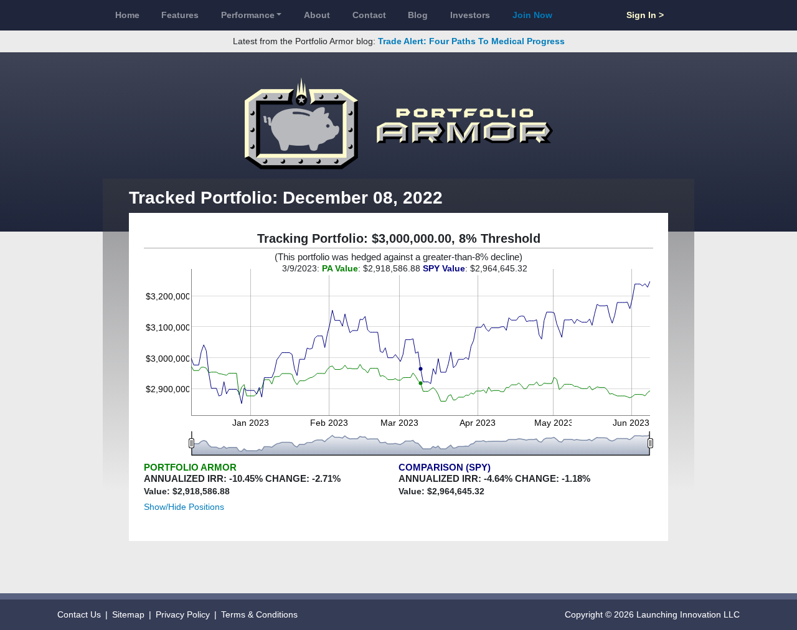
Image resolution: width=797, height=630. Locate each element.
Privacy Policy (183, 614)
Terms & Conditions (259, 614)
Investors (470, 15)
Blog (418, 15)
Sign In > (645, 15)
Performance (248, 15)
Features (180, 15)
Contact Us (79, 614)
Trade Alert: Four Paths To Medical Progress (471, 41)
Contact (369, 15)
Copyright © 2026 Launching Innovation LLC (652, 614)
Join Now (532, 15)
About (317, 15)
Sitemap (128, 614)
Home (127, 15)
